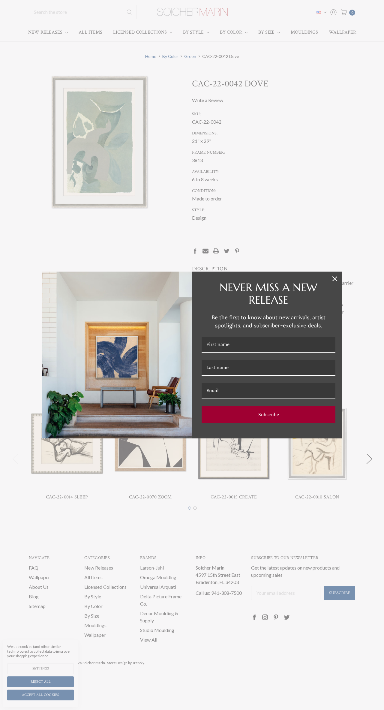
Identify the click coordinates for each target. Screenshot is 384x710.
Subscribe (268, 414)
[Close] (335, 279)
